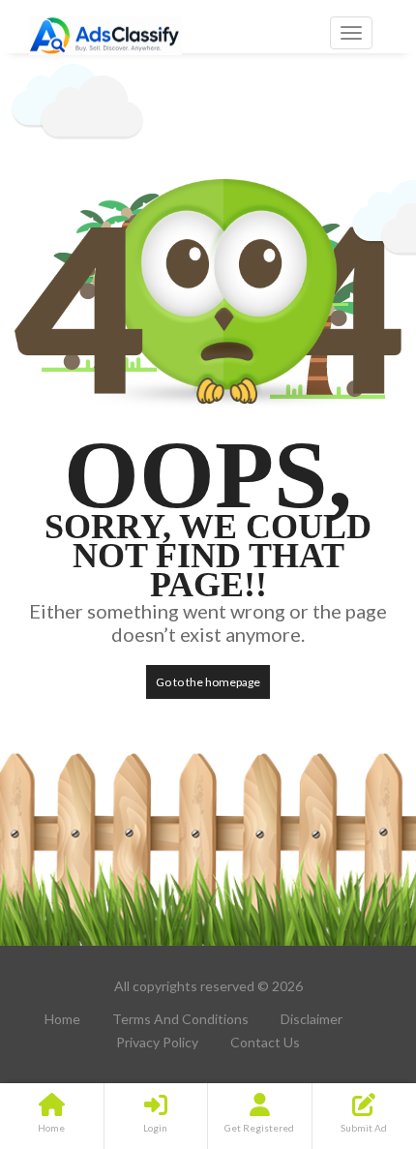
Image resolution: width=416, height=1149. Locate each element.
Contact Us (265, 1042)
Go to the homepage (208, 682)
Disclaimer (311, 1019)
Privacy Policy (157, 1042)
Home (62, 1019)
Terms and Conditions (180, 1019)
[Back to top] (353, 1028)
